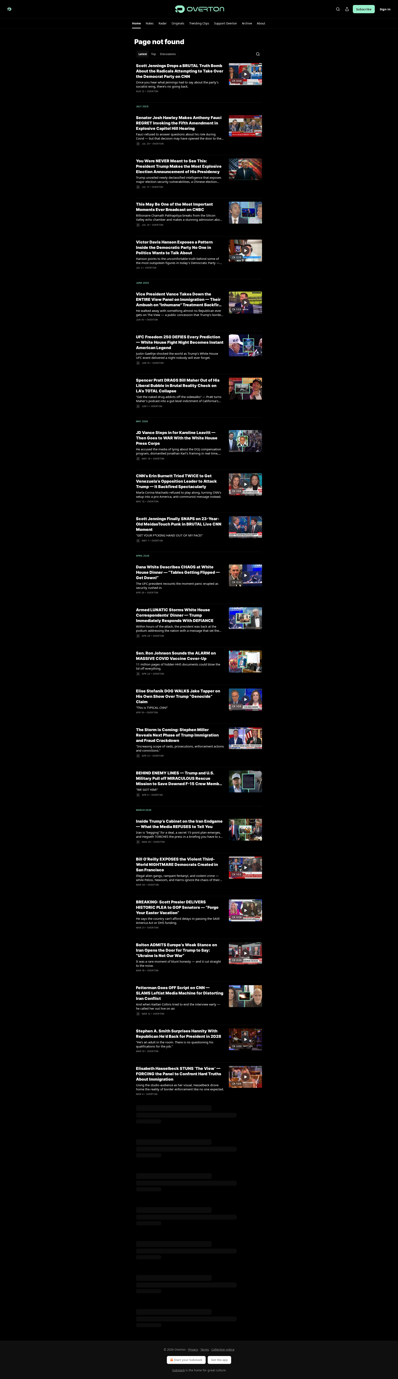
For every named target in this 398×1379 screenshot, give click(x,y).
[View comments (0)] (167, 597)
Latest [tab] (142, 54)
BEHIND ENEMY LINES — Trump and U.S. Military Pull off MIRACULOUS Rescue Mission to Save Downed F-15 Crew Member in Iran (179, 779)
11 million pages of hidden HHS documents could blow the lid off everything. (178, 666)
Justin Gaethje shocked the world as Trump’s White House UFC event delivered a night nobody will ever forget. (177, 355)
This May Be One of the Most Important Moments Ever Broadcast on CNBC (174, 207)
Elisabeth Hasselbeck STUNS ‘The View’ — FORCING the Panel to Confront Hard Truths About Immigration (178, 1074)
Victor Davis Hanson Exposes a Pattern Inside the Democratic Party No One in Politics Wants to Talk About (174, 247)
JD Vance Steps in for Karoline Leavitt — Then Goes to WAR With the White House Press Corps (176, 438)
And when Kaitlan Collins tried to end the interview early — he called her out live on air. (178, 1006)
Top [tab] (153, 54)
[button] (136, 23)
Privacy (193, 1349)
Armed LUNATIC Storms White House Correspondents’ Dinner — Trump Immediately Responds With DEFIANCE (175, 615)
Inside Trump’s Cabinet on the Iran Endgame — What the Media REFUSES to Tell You (179, 824)
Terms (204, 1349)
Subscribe (363, 9)
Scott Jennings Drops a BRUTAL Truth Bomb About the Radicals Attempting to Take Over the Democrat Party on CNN (179, 71)
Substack (178, 1370)
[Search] (338, 9)
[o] (245, 74)
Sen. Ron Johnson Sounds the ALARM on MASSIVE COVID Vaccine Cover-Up (176, 656)
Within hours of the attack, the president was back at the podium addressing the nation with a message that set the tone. (177, 628)
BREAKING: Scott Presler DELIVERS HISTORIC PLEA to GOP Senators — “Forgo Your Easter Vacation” (177, 907)
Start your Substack (188, 1360)
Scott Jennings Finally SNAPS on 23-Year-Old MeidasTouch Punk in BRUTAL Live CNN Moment (178, 524)
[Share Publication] (347, 9)
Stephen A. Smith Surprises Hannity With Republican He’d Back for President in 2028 (178, 1034)
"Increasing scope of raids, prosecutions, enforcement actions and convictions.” (180, 748)
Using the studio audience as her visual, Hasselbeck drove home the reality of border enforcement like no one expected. (180, 1087)
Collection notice (222, 1349)
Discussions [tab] (168, 54)
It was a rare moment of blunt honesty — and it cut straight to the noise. (178, 963)
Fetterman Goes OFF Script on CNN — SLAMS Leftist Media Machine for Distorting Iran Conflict (179, 993)
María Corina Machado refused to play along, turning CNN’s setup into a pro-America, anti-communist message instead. (178, 494)
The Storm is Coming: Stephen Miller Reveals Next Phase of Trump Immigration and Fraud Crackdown (177, 735)
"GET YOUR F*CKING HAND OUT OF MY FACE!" (169, 535)
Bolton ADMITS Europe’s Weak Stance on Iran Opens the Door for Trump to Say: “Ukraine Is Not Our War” (176, 950)
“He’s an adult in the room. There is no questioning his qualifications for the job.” (174, 1044)
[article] (199, 81)
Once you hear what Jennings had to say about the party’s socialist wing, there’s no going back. (177, 84)
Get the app (219, 1360)
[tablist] (157, 54)
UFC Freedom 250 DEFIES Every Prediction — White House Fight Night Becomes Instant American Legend (179, 342)
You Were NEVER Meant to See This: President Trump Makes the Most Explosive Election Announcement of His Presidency (179, 166)
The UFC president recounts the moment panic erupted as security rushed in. (177, 585)
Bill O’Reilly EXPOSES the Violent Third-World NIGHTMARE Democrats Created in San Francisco (177, 864)
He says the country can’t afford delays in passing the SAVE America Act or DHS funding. (178, 920)
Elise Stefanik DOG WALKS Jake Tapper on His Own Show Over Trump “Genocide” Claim (178, 696)
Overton (152, 91)
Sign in (385, 9)
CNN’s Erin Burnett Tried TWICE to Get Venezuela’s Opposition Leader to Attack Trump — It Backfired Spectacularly (176, 481)
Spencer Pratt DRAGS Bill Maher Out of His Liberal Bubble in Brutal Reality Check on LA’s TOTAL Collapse (178, 385)
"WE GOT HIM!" (147, 789)
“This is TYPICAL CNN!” (152, 707)
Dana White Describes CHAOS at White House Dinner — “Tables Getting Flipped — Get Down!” (178, 572)
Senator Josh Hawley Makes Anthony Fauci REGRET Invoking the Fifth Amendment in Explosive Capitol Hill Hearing (179, 123)
